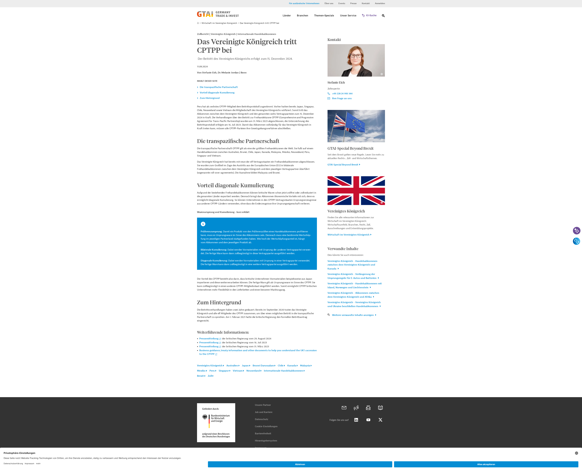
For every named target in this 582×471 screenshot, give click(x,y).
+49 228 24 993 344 (342, 93)
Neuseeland (253, 370)
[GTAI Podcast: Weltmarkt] (356, 407)
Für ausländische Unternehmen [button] (304, 3)
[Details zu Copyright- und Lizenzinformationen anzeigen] (382, 74)
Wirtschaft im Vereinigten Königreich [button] (349, 234)
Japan (245, 365)
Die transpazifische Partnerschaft (219, 87)
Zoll (210, 375)
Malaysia (305, 365)
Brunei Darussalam (263, 365)
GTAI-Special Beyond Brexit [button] (343, 164)
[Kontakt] (344, 407)
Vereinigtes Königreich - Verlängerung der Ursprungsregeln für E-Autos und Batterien (352, 276)
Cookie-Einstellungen (266, 426)
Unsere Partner (263, 405)
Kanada (291, 365)
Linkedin (356, 419)
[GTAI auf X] (380, 419)
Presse (353, 3)
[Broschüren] (380, 407)
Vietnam (237, 370)
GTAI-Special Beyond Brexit (351, 148)
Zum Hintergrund (210, 98)
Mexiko (201, 370)
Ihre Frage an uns (342, 98)
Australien (232, 365)
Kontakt (366, 3)
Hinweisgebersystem (266, 440)
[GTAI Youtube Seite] (368, 419)
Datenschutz (261, 419)
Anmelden (380, 3)
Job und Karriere (263, 412)
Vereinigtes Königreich (209, 365)
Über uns (328, 3)
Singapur (224, 370)
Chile (280, 365)
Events (341, 3)
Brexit (200, 375)
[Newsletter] (368, 407)
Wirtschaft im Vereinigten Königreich (219, 23)
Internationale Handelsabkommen (283, 370)
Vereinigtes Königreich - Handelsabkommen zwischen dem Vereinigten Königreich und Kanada (352, 265)
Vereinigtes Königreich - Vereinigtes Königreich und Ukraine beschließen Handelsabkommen (354, 304)
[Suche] (383, 16)
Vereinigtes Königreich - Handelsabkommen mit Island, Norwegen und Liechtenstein (355, 285)
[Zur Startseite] (218, 16)
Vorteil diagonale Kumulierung (217, 92)
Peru (212, 370)
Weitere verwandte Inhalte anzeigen (353, 315)
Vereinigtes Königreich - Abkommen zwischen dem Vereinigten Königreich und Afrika (353, 294)
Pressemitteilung (208, 338)
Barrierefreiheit (263, 433)
